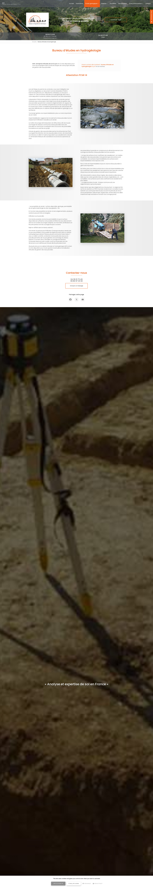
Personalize (87, 883)
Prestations (79, 3)
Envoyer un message (76, 286)
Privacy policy (98, 883)
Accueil (71, 3)
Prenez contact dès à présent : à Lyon (98, 65)
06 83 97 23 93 (50, 34)
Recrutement (122, 3)
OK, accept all (59, 883)
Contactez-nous (116, 20)
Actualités (113, 3)
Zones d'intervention (135, 3)
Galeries (103, 3)
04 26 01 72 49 (103, 35)
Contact (148, 3)
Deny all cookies (74, 883)
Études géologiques (91, 3)
